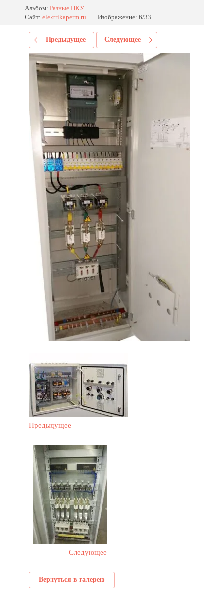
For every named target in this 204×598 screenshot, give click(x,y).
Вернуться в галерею (72, 579)
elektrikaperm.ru (64, 17)
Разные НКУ (67, 8)
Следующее (122, 39)
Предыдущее (66, 39)
